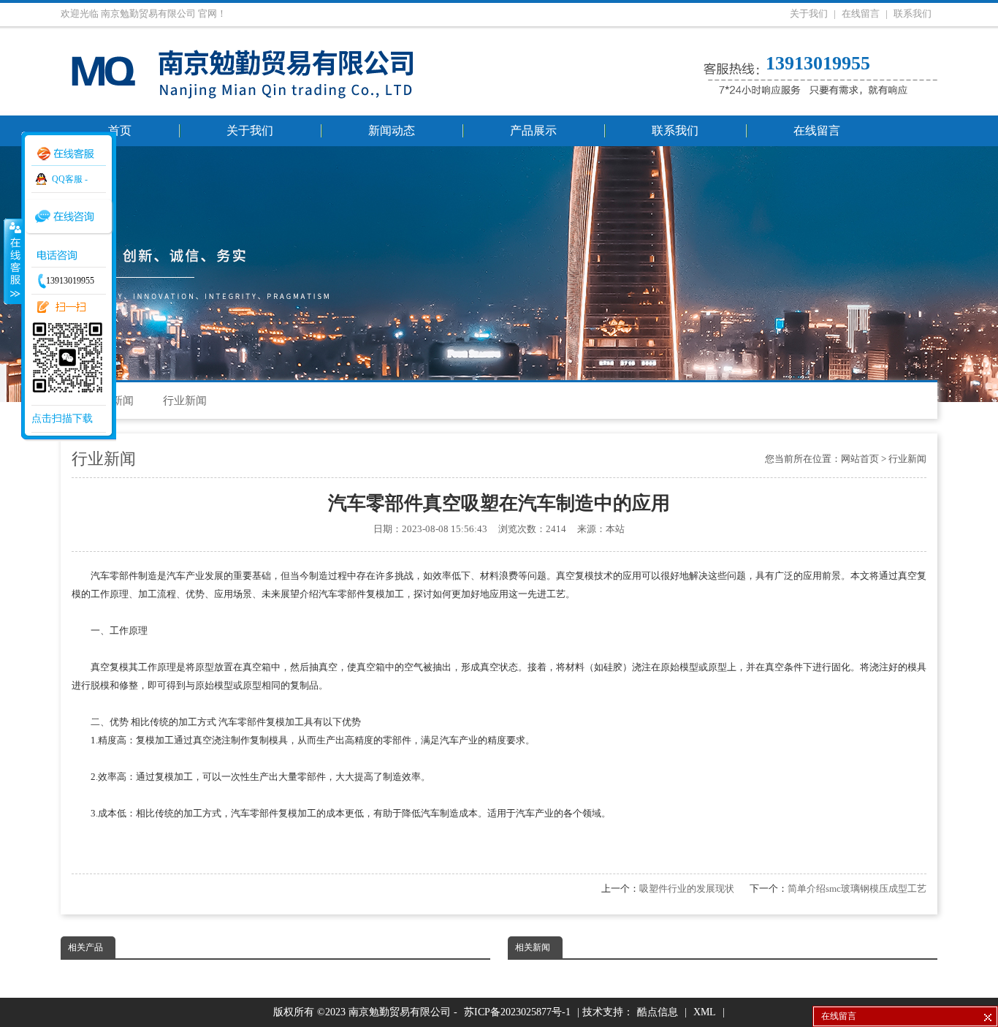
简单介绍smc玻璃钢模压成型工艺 (857, 888)
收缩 (12, 261)
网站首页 (860, 458)
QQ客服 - (70, 179)
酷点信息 (657, 1012)
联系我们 (913, 13)
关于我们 (809, 13)
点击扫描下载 (62, 418)
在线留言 (861, 13)
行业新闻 (185, 400)
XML (704, 1012)
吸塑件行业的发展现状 (686, 888)
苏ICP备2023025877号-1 (517, 1012)
